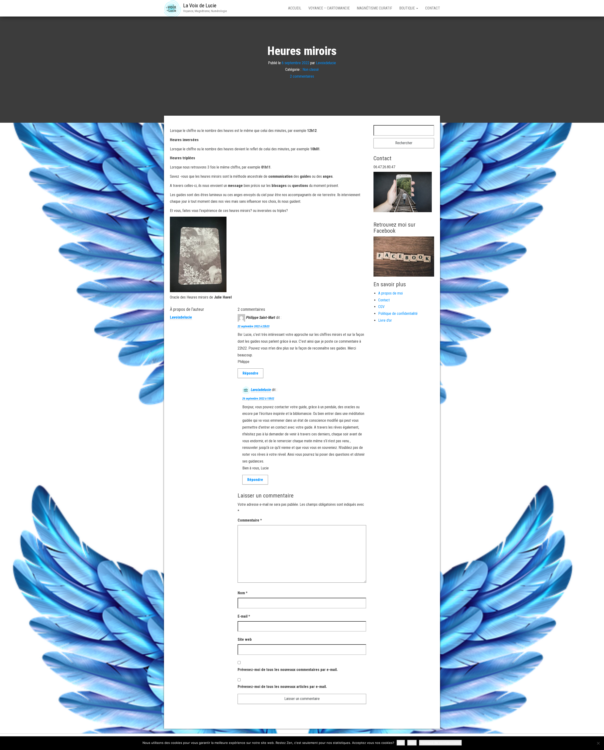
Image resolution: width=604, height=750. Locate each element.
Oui (400, 743)
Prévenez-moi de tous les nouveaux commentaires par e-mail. (288, 669)
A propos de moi (390, 293)
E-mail (244, 616)
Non (412, 743)
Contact (432, 8)
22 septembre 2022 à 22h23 (253, 326)
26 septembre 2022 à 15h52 (258, 398)
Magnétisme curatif (374, 8)
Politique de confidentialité (398, 313)
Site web (245, 639)
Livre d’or (385, 320)
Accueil (294, 8)
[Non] (598, 743)
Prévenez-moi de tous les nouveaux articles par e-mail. (282, 686)
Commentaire (250, 520)
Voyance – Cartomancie (329, 8)
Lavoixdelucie (326, 62)
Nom (242, 593)
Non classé (310, 69)
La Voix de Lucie (199, 5)
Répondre (250, 373)
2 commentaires (302, 76)
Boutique (407, 8)
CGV (381, 306)
